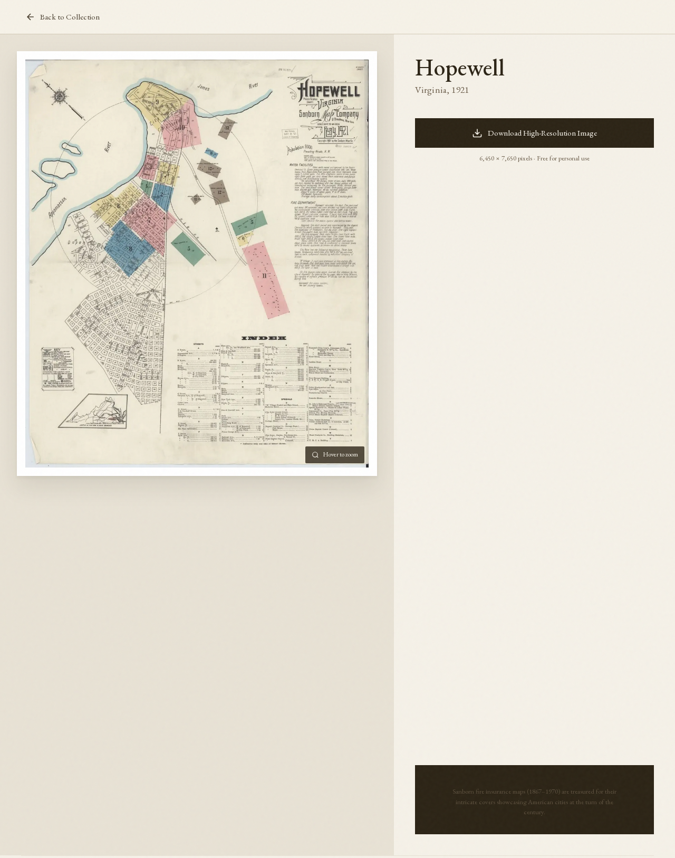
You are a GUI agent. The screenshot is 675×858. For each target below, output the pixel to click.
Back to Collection (70, 17)
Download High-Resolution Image (542, 133)
